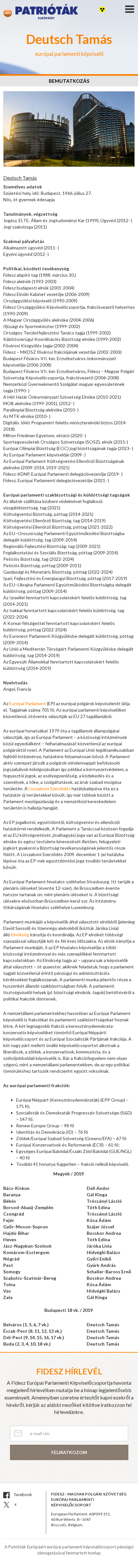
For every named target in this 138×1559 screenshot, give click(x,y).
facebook (22, 1494)
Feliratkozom (69, 1452)
